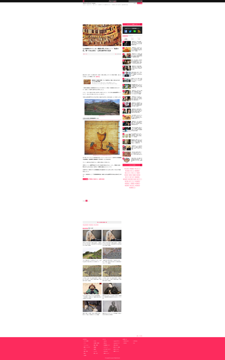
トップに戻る (140, 335)
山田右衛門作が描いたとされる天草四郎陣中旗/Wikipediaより (102, 155)
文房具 (127, 181)
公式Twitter (130, 31)
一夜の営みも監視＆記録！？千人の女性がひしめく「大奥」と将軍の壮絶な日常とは (136, 153)
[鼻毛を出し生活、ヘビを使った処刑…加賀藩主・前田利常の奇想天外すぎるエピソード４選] (112, 289)
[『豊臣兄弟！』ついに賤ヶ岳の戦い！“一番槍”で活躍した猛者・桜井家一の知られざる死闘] (127, 148)
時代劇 (139, 175)
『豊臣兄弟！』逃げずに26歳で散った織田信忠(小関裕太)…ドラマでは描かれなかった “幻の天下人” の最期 (136, 92)
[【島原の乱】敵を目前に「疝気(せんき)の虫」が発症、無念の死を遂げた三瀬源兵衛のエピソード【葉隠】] (112, 253)
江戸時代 (96, 224)
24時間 (125, 39)
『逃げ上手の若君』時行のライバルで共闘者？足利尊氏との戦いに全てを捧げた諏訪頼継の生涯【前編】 (136, 129)
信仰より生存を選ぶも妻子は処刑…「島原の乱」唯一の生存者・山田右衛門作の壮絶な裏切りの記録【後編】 (92, 244)
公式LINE (135, 31)
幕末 (131, 175)
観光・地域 (86, 351)
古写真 (85, 355)
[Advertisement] (102, 15)
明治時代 (125, 179)
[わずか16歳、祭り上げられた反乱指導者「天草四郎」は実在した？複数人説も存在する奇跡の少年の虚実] (92, 289)
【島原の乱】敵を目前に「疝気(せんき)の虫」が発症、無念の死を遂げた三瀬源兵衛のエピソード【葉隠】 (112, 262)
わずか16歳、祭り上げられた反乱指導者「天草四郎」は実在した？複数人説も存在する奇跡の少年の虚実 (92, 297)
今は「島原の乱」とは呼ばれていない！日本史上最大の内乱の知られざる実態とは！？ (92, 261)
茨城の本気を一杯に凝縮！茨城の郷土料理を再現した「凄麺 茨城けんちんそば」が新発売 (136, 160)
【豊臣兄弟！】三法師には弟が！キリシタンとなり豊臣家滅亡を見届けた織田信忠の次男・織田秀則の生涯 (136, 55)
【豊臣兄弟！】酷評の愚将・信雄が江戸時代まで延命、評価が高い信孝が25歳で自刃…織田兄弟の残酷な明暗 (136, 110)
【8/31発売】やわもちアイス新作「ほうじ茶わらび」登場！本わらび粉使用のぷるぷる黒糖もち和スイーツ (136, 117)
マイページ (106, 347)
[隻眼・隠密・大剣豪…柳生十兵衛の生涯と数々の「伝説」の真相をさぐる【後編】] (92, 306)
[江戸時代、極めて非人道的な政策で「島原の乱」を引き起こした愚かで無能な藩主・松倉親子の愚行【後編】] (92, 271)
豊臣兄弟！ (128, 183)
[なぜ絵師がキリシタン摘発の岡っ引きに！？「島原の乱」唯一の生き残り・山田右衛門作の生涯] (102, 35)
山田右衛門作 (86, 224)
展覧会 (133, 183)
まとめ (95, 341)
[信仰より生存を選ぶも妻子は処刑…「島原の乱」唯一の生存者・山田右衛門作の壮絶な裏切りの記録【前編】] (112, 236)
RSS (139, 31)
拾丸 (116, 54)
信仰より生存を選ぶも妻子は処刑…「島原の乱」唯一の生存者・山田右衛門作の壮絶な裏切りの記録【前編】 (112, 244)
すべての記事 (86, 341)
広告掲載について (107, 345)
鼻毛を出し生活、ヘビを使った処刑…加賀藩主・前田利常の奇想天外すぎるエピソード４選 (112, 297)
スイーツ (134, 172)
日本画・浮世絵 (96, 343)
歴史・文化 (95, 4)
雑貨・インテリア (87, 347)
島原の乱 (91, 224)
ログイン (135, 3)
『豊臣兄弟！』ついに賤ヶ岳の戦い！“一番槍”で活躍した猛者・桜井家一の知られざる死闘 (136, 147)
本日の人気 (106, 351)
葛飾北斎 (138, 185)
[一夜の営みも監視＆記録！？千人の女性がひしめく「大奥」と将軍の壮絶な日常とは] (127, 154)
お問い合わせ (116, 345)
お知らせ (105, 343)
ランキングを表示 (132, 165)
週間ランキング (116, 351)
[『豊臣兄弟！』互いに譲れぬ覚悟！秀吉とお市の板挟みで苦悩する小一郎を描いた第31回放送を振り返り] (127, 123)
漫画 (134, 175)
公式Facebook (126, 31)
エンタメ (95, 351)
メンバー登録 (139, 3)
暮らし (85, 353)
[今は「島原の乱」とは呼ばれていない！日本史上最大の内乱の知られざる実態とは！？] (92, 253)
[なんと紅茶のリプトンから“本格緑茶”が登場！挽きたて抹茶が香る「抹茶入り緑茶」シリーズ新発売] (127, 135)
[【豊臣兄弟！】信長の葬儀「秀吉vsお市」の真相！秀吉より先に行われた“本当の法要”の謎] (127, 68)
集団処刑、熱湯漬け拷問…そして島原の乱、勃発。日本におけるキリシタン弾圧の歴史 (106, 80)
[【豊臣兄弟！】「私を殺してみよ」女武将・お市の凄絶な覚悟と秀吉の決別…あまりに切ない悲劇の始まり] (127, 99)
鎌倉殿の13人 (133, 187)
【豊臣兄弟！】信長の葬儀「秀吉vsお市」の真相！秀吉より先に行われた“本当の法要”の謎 (136, 67)
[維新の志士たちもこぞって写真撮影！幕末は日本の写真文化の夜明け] (112, 306)
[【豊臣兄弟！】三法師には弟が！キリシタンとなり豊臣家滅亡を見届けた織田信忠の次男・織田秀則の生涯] (127, 56)
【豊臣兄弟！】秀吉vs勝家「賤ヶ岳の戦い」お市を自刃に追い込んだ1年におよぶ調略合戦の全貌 (136, 43)
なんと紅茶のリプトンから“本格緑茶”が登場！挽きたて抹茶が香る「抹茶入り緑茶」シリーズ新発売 (136, 135)
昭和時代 (127, 185)
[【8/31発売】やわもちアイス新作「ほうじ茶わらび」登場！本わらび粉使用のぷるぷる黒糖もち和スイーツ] (127, 117)
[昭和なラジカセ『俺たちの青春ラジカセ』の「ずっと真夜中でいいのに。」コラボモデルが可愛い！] (127, 80)
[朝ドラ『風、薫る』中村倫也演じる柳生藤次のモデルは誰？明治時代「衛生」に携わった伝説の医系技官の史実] (127, 62)
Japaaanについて (117, 343)
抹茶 (135, 179)
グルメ (85, 349)
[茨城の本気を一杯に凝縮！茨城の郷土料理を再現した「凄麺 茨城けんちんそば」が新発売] (127, 160)
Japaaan (112, 1)
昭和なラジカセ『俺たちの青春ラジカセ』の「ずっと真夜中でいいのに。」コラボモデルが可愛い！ (136, 80)
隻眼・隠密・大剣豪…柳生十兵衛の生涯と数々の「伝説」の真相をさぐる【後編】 (92, 314)
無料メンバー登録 (117, 347)
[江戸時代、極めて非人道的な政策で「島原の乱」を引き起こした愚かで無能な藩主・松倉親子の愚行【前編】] (112, 271)
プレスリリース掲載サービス (132, 24)
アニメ (133, 170)
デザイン (139, 179)
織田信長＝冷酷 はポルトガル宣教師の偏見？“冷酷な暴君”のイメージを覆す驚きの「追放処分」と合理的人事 (136, 141)
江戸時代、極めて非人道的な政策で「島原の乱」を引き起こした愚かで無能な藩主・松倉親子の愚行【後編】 (92, 279)
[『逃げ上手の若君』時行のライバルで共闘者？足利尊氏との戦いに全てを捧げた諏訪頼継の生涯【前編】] (127, 129)
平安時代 (128, 170)
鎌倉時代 (138, 183)
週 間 (132, 39)
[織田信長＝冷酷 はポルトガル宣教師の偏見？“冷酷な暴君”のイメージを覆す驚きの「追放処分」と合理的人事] (127, 142)
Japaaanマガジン (89, 4)
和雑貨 (95, 347)
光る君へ (132, 185)
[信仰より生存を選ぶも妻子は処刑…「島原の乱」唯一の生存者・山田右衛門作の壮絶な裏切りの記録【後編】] (92, 236)
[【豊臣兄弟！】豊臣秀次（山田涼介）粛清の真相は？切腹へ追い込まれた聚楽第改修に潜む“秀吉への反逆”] (127, 105)
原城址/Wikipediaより (102, 115)
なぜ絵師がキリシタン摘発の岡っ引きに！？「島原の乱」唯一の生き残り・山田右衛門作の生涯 (113, 4)
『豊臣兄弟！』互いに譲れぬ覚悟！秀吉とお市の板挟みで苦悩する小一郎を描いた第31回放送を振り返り (136, 123)
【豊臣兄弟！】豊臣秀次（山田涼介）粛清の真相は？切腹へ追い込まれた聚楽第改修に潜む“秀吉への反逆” (136, 104)
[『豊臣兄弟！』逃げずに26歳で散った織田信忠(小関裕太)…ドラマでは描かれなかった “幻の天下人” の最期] (127, 92)
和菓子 (95, 349)
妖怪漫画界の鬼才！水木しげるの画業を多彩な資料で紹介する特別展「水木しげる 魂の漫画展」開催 (136, 86)
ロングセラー (128, 172)
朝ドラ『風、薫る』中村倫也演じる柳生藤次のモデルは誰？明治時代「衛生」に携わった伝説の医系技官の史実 (136, 61)
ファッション (86, 345)
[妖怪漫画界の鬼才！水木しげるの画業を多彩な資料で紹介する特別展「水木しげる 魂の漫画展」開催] (127, 86)
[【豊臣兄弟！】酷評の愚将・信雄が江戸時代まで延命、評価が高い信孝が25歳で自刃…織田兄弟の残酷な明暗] (127, 111)
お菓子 (127, 175)
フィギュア (132, 181)
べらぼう (132, 177)
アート (85, 343)
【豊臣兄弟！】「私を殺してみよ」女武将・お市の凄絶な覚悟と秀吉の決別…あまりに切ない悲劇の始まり (136, 98)
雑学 (139, 172)
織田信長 (137, 177)
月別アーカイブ (116, 349)
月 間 (139, 39)
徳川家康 (131, 179)
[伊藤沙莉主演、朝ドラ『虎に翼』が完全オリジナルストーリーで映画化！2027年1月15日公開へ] (127, 74)
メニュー (83, 1)
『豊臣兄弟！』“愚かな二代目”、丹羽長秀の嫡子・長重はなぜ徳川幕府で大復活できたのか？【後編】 (136, 49)
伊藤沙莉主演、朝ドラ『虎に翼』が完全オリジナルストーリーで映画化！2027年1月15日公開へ (136, 74)
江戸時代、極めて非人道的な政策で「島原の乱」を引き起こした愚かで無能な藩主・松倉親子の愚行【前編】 (112, 279)
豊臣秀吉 (138, 181)
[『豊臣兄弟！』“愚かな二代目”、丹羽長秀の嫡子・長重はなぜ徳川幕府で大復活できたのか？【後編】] (127, 50)
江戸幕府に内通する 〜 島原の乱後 (93, 179)
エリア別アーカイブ (107, 349)
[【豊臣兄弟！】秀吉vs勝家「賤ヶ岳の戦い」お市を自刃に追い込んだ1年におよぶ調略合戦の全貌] (127, 43)
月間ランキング (106, 353)
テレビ (128, 177)
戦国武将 (137, 170)
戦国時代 (132, 168)
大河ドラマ (138, 168)
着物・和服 (96, 345)
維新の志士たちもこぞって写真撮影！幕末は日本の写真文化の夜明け (112, 314)
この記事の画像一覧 (102, 222)
